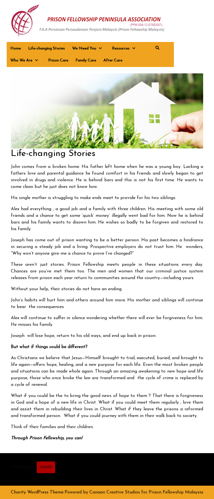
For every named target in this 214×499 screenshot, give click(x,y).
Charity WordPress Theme (37, 492)
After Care (112, 60)
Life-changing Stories (46, 48)
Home (15, 48)
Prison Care (58, 60)
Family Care (86, 60)
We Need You (84, 48)
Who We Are (21, 60)
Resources (121, 48)
